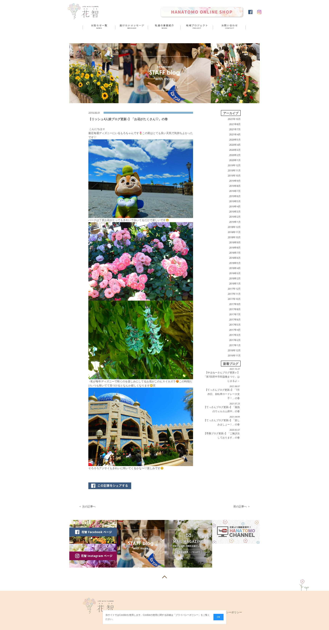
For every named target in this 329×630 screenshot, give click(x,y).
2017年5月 (235, 324)
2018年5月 (235, 263)
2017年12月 (234, 288)
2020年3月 (235, 150)
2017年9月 (235, 304)
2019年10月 (234, 175)
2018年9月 (235, 242)
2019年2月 (235, 216)
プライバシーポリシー (187, 615)
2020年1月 (235, 160)
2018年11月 (234, 232)
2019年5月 (235, 201)
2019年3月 (235, 211)
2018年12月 (234, 227)
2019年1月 (235, 222)
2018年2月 (235, 278)
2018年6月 (235, 258)
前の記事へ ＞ (241, 506)
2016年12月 (234, 350)
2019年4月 (235, 206)
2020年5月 (235, 139)
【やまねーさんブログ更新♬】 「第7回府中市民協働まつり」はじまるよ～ (222, 376)
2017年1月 (235, 345)
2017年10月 (234, 299)
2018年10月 (234, 237)
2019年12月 (234, 165)
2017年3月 (235, 335)
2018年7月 (235, 252)
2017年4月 (235, 329)
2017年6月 (235, 319)
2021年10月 (234, 119)
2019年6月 (235, 196)
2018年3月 (235, 273)
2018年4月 (235, 268)
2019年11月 (234, 170)
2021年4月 (235, 134)
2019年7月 (235, 191)
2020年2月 (235, 155)
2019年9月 (235, 180)
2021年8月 (235, 124)
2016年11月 (234, 355)
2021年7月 (235, 129)
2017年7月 (235, 314)
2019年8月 (235, 186)
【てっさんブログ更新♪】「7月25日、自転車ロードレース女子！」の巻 (222, 394)
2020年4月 (235, 144)
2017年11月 (234, 293)
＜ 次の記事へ (87, 506)
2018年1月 (235, 283)
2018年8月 (235, 247)
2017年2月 (235, 340)
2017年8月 (235, 309)
